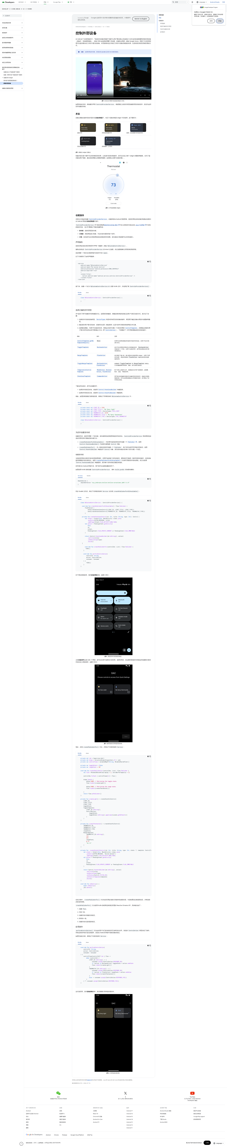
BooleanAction (102, 347)
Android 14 (130, 1119)
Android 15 (130, 1116)
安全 (27, 1116)
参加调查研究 (197, 1119)
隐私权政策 (62, 1122)
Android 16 (130, 1113)
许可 (35, 1142)
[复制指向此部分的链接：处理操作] (84, 927)
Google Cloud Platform (77, 1135)
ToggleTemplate (82, 347)
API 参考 (162, 1116)
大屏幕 (95, 1111)
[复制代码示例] (150, 262)
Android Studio (215, 2)
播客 (27, 1128)
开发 (45, 2)
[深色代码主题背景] (148, 262)
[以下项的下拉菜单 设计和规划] (39, 2)
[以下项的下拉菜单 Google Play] (63, 2)
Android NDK (163, 1122)
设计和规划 (34, 2)
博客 (71, 2)
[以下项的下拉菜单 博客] (74, 2)
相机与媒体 (62, 1119)
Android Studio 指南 (165, 1111)
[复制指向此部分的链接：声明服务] (84, 242)
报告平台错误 (197, 1111)
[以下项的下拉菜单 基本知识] (26, 2)
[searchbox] (12, 15)
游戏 (60, 1111)
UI (24, 9)
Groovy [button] (80, 476)
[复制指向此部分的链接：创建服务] (86, 215)
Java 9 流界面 (140, 225)
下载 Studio (163, 1119)
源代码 (28, 1119)
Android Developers (81, 26)
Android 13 (130, 1122)
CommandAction (102, 376)
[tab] (80, 292)
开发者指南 (163, 1113)
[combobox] (180, 2)
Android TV (96, 1122)
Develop (5, 9)
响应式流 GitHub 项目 (111, 225)
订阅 (207, 1143)
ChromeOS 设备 (97, 1116)
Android (28, 1111)
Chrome (56, 1135)
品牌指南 (40, 1142)
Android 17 (130, 1111)
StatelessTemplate (83, 376)
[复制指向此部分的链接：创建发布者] (85, 455)
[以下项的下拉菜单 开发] (48, 2)
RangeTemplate (82, 355)
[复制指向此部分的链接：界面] (81, 114)
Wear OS (95, 1113)
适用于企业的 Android (32, 1113)
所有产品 (89, 1135)
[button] (10, 22)
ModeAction (101, 370)
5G (60, 1125)
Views (29, 9)
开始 (219, 21)
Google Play (57, 2)
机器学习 (61, 1113)
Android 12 (130, 1125)
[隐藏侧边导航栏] (21, 1144)
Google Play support (199, 1116)
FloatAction (101, 355)
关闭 (211, 21)
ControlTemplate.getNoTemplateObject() (85, 341)
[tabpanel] (113, 300)
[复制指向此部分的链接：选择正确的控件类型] (93, 310)
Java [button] (87, 292)
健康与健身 (62, 1116)
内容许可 (89, 1080)
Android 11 (129, 1128)
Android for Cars (97, 1119)
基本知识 (21, 2)
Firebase (64, 1135)
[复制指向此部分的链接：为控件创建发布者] (91, 432)
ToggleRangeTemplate (84, 363)
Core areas (15, 9)
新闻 (27, 1122)
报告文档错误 (197, 1113)
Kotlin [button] (79, 292)
